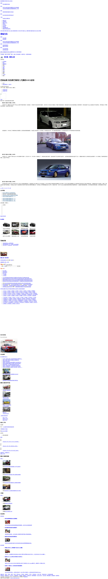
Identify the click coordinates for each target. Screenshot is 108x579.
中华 (12, 279)
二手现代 (24, 290)
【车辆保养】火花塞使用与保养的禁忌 (13, 365)
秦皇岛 (19, 283)
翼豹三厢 (12, 57)
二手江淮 (30, 293)
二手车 (17, 8)
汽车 (19, 30)
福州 (7, 286)
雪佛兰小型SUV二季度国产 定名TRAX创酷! (14, 547)
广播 (1, 17)
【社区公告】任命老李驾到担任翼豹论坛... (13, 358)
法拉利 (12, 281)
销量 (5, 4)
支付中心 (12, 575)
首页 (1, 30)
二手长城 (20, 292)
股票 (16, 30)
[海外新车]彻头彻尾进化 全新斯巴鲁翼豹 (12, 482)
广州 (28, 285)
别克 (18, 277)
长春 (15, 284)
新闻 (1, 3)
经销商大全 (14, 288)
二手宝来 (17, 297)
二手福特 (12, 292)
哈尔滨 (12, 284)
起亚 (26, 277)
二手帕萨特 (18, 298)
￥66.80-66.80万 (6, 413)
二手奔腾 (4, 293)
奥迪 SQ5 (4, 412)
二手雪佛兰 (33, 290)
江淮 (8, 279)
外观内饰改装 (28, 54)
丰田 (5, 277)
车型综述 (2, 260)
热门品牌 (4, 270)
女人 (25, 30)
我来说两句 (7, 84)
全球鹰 (17, 279)
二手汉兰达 (30, 301)
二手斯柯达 (34, 293)
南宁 (11, 286)
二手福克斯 (5, 297)
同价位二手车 (5, 418)
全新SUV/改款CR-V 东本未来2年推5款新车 (13, 565)
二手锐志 (31, 302)
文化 (36, 30)
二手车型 (4, 275)
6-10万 (11, 450)
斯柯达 (4, 279)
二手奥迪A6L (5, 301)
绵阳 (18, 286)
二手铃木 (13, 293)
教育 (30, 30)
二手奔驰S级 (25, 301)
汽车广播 (39, 574)
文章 (5, 262)
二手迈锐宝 (9, 303)
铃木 (13, 278)
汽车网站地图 (50, 574)
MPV (14, 51)
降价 (9, 8)
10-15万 (11, 441)
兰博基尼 (25, 279)
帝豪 (22, 279)
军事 (5, 30)
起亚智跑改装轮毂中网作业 (12, 380)
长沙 (20, 285)
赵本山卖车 (7, 361)
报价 (9, 7)
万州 (24, 286)
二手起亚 (8, 290)
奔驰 (24, 277)
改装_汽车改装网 (17, 54)
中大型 (10, 51)
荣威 (6, 279)
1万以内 (4, 450)
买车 (1, 6)
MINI (24, 281)
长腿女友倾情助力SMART (13, 374)
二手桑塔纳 (5, 300)
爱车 (1, 47)
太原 (22, 283)
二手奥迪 (12, 290)
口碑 (7, 49)
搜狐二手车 (5, 22)
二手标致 (33, 292)
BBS (38, 30)
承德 (14, 283)
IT (17, 30)
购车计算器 (18, 288)
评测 (11, 7)
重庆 (22, 286)
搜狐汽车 (4, 20)
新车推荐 (2, 545)
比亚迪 (6, 278)
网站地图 (49, 575)
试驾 (11, 8)
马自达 (11, 278)
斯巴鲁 (6, 57)
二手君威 (14, 298)
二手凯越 (23, 298)
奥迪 (11, 277)
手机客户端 (5, 89)
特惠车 (15, 8)
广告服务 (20, 575)
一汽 (19, 281)
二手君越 (29, 300)
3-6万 (9, 450)
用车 (1, 10)
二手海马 (4, 295)
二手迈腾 (21, 297)
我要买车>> (7, 452)
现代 (9, 277)
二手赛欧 (25, 300)
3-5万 (7, 441)
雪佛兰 (16, 277)
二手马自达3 (21, 302)
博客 (40, 30)
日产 (22, 277)
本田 (20, 277)
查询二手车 (2, 453)
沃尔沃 (14, 279)
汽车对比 (4, 8)
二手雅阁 (9, 300)
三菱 (25, 278)
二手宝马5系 (15, 302)
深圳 (30, 285)
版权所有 (26, 576)
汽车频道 (2, 54)
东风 (20, 279)
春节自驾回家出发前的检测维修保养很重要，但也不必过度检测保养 (18, 525)
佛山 (5, 286)
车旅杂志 (4, 18)
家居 (23, 30)
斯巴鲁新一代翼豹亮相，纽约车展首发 (10, 245)
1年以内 (4, 446)
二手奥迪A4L (5, 298)
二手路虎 (26, 293)
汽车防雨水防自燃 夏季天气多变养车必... (13, 362)
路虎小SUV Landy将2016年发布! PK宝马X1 (13, 556)
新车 (7, 7)
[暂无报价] (7, 257)
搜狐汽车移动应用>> (7, 28)
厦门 (9, 286)
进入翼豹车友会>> (4, 356)
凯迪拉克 (28, 279)
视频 (13, 8)
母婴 (27, 30)
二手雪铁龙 (18, 293)
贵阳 (30, 286)
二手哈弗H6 (20, 301)
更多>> (17, 441)
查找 (1, 437)
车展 (11, 15)
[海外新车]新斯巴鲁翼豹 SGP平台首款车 (12, 466)
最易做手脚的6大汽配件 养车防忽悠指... (13, 363)
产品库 (22, 574)
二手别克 (4, 292)
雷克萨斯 (30, 278)
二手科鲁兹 (30, 297)
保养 (3, 11)
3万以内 (4, 441)
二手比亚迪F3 (10, 302)
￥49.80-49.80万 (6, 398)
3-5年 (9, 446)
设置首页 (2, 575)
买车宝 (4, 24)
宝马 (13, 277)
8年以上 (13, 446)
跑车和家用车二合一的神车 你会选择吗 (11, 244)
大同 (24, 283)
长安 (18, 278)
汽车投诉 (12, 11)
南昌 (24, 285)
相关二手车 (5, 417)
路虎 (20, 278)
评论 (3, 4)
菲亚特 (17, 281)
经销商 (17, 7)
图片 (13, 7)
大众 (3, 277)
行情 (15, 574)
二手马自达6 (10, 301)
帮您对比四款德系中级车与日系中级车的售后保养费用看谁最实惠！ (18, 543)
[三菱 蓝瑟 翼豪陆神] (6, 389)
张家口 (16, 283)
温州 (5, 285)
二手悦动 (13, 303)
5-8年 (11, 446)
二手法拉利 (29, 295)
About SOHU (39, 575)
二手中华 (24, 295)
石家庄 (10, 283)
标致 (3, 278)
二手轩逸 (35, 301)
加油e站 (4, 26)
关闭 (1, 99)
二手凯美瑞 (27, 298)
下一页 (9, 188)
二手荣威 (12, 295)
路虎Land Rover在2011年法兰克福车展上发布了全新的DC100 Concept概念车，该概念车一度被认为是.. (25, 563)
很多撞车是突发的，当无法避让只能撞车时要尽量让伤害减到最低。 (18, 534)
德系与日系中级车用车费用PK (11, 536)
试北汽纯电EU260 (8, 511)
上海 (24, 284)
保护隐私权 (34, 575)
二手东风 (16, 295)
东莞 (3, 286)
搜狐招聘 (16, 575)
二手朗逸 (10, 298)
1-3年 (7, 446)
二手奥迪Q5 (34, 300)
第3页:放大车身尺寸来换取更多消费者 (10, 195)
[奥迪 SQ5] (6, 411)
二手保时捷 (18, 294)
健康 (32, 30)
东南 (26, 281)
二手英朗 (34, 297)
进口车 (15, 7)
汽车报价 (10, 288)
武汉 (16, 285)
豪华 (12, 51)
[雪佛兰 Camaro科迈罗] (6, 404)
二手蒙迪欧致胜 (20, 300)
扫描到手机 (5, 90)
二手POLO (35, 302)
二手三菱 (8, 294)
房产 (21, 30)
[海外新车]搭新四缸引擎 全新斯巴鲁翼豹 (12, 474)
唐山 (12, 283)
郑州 (10, 285)
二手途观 (9, 297)
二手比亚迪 (25, 292)
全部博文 (57, 575)
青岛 (28, 283)
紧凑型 (5, 51)
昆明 (26, 286)
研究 (7, 4)
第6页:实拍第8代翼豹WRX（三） (9, 199)
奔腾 (15, 281)
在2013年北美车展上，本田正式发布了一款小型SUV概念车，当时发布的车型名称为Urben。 (23, 572)
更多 (32, 281)
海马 (10, 279)
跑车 (18, 51)
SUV (16, 51)
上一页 (1, 188)
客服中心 (25, 575)
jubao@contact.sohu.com (14, 577)
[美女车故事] (5, 374)
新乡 (12, 285)
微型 (1, 51)
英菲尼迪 (9, 281)
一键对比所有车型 (4, 415)
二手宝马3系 (14, 300)
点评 (13, 15)
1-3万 (7, 450)
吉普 (27, 278)
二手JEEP (4, 294)
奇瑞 (8, 278)
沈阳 (17, 284)
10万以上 (14, 450)
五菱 (31, 279)
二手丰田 (16, 290)
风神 (28, 281)
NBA (10, 30)
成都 (16, 286)
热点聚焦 (2, 219)
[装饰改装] (5, 380)
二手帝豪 (20, 295)
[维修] (4, 361)
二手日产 (16, 292)
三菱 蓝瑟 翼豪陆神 (6, 390)
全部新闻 (53, 575)
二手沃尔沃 (13, 294)
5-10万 (9, 441)
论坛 (3, 15)
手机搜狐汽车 (5, 27)
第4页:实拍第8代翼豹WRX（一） (9, 196)
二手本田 (8, 292)
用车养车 (2, 516)
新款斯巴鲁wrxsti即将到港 (8, 243)
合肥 (22, 285)
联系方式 (29, 575)
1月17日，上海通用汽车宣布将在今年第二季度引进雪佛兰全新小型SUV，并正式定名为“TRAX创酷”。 (25, 554)
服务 (9, 11)
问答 (7, 15)
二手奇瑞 (29, 292)
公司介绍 (44, 575)
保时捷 (22, 278)
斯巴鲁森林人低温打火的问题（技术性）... (13, 367)
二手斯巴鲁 (34, 295)
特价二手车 (5, 420)
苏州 (27, 284)
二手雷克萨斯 (23, 294)
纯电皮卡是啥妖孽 (8, 503)
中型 (8, 51)
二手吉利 (8, 295)
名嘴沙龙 (8, 18)
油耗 (3, 67)
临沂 (3, 284)
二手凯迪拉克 (29, 294)
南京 (25, 284)
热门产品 (4, 273)
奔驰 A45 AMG (6, 397)
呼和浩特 (6, 284)
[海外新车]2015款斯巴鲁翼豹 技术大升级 (12, 490)
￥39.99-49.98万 (6, 406)
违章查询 (6, 11)
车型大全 (4, 7)
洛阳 (14, 285)
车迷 (5, 15)
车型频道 (4, 61)
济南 (26, 283)
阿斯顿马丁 (3, 428)
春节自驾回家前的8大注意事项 (11, 518)
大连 (19, 284)
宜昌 (18, 285)
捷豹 (21, 281)
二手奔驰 (28, 290)
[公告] (4, 358)
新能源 (20, 51)
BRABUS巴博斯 (4, 431)
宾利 (30, 281)
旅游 (34, 30)
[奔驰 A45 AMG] (6, 396)
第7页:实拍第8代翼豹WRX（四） (9, 200)
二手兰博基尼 (35, 294)
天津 (7, 283)
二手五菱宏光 (33, 298)
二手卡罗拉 (5, 302)
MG (6, 281)
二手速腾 (25, 297)
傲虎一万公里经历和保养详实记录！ (12, 364)
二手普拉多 (26, 302)
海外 (9, 4)
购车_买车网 (7, 54)
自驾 (9, 15)
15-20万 (14, 441)
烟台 (30, 283)
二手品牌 (4, 274)
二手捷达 (13, 297)
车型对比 (2, 288)
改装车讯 (23, 54)
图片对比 (6, 288)
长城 (28, 277)
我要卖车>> (2, 452)
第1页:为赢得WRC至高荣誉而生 (9, 192)
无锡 (29, 284)
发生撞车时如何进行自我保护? (11, 527)
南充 (20, 286)
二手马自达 (9, 293)
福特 (7, 277)
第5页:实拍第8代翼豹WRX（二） (9, 198)
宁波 (3, 285)
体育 (7, 30)
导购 (7, 8)
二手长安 (22, 293)
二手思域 (15, 301)
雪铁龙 (15, 278)
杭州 (31, 284)
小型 (3, 51)
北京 (6, 283)
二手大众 (4, 290)
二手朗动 (4, 303)
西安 (28, 286)
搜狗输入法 (7, 575)
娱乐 (12, 30)
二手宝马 (20, 290)
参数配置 (4, 63)
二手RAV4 (18, 303)
